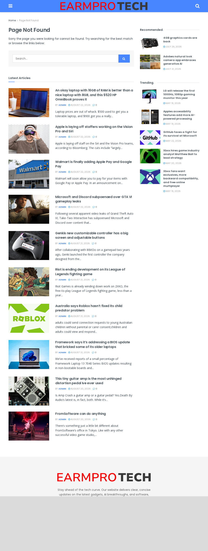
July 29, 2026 (173, 46)
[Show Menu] (10, 6)
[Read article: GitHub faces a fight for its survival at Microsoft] (150, 137)
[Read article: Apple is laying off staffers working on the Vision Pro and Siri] (29, 139)
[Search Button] (197, 6)
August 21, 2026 (80, 243)
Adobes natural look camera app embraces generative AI (179, 60)
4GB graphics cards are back (180, 39)
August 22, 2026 (80, 105)
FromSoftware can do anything (80, 413)
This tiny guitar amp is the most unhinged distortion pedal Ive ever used (88, 380)
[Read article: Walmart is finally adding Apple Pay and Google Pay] (29, 174)
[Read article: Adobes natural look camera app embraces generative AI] (150, 62)
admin (62, 105)
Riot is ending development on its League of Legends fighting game (90, 271)
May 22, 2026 (173, 140)
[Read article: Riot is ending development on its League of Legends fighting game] (29, 281)
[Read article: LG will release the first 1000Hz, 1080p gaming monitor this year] (150, 96)
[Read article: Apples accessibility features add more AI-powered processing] (150, 117)
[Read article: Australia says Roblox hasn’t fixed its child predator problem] (29, 318)
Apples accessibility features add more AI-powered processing (179, 115)
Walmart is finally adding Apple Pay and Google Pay (93, 164)
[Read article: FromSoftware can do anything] (29, 426)
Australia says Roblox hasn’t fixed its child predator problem (88, 308)
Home (12, 20)
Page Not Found (29, 20)
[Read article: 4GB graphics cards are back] (150, 43)
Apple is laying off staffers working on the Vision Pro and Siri (94, 129)
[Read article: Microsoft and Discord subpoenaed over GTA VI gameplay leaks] (29, 209)
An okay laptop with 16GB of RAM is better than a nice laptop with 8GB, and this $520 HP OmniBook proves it (94, 95)
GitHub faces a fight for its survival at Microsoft (180, 134)
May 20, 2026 (173, 163)
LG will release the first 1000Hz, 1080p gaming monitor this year (179, 94)
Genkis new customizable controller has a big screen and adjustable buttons (91, 235)
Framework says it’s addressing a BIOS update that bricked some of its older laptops (92, 344)
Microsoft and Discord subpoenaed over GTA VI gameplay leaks (93, 199)
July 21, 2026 (173, 69)
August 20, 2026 (80, 388)
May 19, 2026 (173, 103)
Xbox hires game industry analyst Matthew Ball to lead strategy (181, 154)
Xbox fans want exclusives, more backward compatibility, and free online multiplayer (180, 178)
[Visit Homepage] (104, 6)
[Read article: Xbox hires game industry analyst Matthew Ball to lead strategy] (150, 156)
